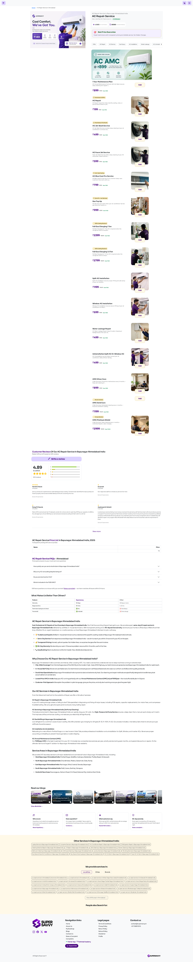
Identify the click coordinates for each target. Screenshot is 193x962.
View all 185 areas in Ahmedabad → (96, 898)
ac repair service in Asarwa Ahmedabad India (79, 885)
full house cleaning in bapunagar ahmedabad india (77, 851)
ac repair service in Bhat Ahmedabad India (43, 892)
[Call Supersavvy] (185, 3)
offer (94, 44)
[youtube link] (46, 932)
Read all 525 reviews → (105, 825)
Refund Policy (103, 931)
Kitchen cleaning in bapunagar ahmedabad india (131, 847)
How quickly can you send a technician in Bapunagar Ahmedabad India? (56, 566)
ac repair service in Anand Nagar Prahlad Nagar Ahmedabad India (105, 881)
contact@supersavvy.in (138, 924)
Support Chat (73, 946)
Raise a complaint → (137, 827)
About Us (69, 926)
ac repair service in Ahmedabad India (79, 877)
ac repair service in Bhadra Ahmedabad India (103, 888)
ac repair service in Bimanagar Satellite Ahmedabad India (102, 892)
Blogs (68, 931)
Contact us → (69, 825)
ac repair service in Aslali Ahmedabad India (105, 885)
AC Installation (133, 44)
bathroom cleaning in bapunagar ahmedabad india (46, 851)
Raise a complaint (69, 588)
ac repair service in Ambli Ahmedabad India (44, 881)
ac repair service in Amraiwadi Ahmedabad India (72, 881)
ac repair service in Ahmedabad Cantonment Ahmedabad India (49, 877)
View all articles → (37, 806)
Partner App (72, 942)
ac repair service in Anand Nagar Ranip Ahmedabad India (141, 881)
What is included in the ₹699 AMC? (44, 582)
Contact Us (69, 934)
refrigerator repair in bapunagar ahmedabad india (136, 844)
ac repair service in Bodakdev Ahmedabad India (133, 892)
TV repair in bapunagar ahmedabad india (77, 847)
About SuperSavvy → (38, 827)
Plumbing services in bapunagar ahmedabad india (136, 851)
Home (33, 7)
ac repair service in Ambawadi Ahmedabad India (142, 877)
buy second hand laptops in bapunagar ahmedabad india (87, 854)
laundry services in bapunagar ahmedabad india (106, 851)
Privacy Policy (103, 926)
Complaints (70, 939)
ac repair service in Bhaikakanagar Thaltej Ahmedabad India (134, 888)
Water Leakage (145, 44)
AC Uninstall (156, 44)
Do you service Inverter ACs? (42, 577)
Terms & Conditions (105, 924)
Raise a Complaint (72, 936)
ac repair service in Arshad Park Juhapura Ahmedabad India (48, 885)
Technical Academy (84, 942)
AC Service (112, 44)
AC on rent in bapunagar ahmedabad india (117, 854)
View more (96, 531)
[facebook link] (38, 932)
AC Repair (102, 44)
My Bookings (70, 929)
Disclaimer (102, 934)
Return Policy (103, 929)
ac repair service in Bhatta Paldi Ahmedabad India (71, 892)
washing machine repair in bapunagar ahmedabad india (47, 847)
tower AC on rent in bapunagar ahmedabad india (145, 854)
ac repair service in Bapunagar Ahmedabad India (45, 888)
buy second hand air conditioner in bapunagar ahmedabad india (50, 854)
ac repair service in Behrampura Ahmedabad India (74, 888)
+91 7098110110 (136, 926)
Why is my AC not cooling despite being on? (47, 572)
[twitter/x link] (42, 932)
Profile (101, 936)
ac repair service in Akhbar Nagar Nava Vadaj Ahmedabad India (109, 877)
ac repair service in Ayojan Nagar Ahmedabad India (134, 885)
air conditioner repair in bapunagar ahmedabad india (105, 844)
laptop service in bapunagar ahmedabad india (45, 844)
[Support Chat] (189, 3)
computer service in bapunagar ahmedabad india (74, 844)
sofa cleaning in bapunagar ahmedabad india (103, 847)
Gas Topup (122, 44)
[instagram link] (34, 932)
